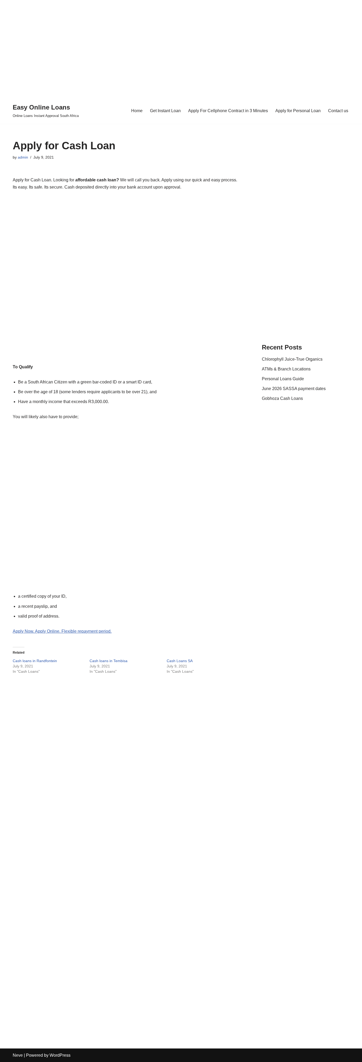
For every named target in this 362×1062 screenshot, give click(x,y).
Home (137, 110)
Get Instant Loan (165, 110)
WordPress (60, 1055)
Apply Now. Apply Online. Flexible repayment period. (62, 631)
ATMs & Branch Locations (286, 369)
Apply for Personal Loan (298, 110)
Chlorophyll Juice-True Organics (292, 359)
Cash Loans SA (180, 661)
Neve (18, 1055)
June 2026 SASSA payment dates (294, 388)
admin (23, 157)
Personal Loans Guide (283, 379)
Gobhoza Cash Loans (282, 398)
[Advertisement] (181, 45)
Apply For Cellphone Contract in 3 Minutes (228, 110)
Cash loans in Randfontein (35, 661)
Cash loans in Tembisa (108, 661)
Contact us (338, 110)
